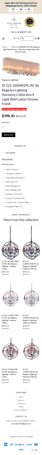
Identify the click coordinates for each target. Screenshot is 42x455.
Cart (17, 38)
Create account (38, 38)
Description (20, 146)
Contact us (21, 403)
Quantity (6, 122)
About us (21, 400)
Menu (3, 39)
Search (21, 397)
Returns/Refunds (21, 410)
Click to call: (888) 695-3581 (21, 32)
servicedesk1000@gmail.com (21, 424)
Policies (21, 407)
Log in (35, 38)
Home (4, 47)
